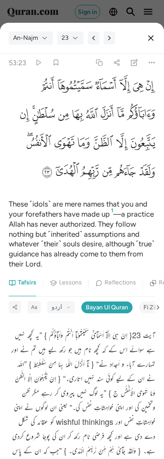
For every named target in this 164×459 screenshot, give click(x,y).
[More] (152, 62)
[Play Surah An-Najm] (38, 62)
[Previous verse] (93, 38)
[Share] (116, 62)
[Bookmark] (55, 62)
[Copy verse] (99, 62)
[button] (149, 88)
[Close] (151, 38)
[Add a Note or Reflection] (134, 62)
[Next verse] (109, 38)
